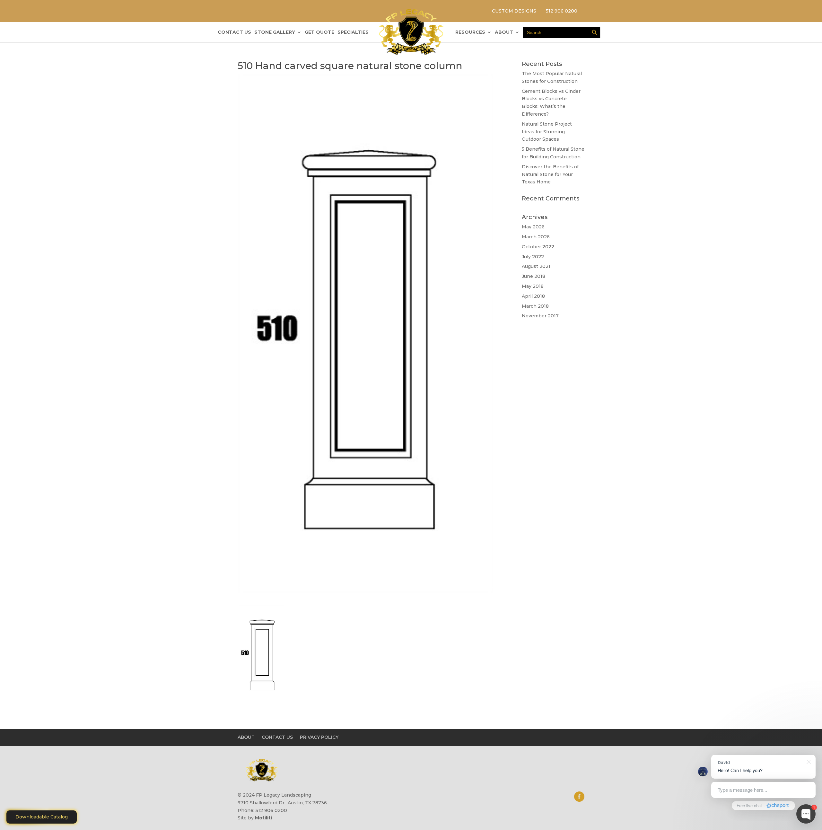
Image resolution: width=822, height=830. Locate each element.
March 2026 (536, 237)
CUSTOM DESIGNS (514, 11)
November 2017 (540, 316)
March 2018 (535, 306)
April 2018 (533, 296)
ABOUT (504, 32)
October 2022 (538, 247)
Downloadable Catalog (41, 817)
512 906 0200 (561, 11)
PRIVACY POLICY (319, 737)
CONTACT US (234, 32)
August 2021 (536, 266)
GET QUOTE (319, 32)
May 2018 (533, 286)
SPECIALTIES (353, 32)
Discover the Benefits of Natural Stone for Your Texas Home (550, 174)
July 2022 (533, 257)
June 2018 (533, 276)
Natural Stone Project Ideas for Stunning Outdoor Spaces (547, 131)
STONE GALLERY (274, 32)
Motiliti (263, 818)
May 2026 (533, 227)
